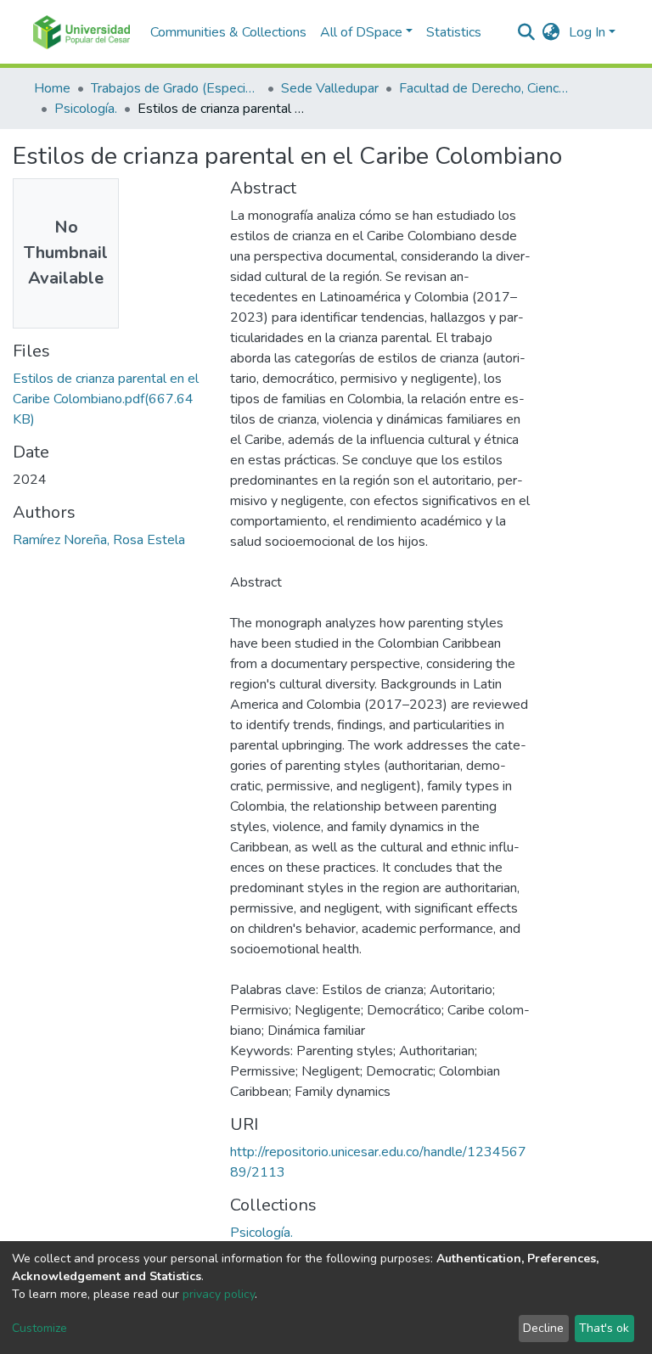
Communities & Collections (228, 32)
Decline (543, 1328)
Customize (39, 1328)
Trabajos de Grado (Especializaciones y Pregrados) (176, 88)
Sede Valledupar (330, 88)
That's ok (604, 1328)
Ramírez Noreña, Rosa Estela (99, 540)
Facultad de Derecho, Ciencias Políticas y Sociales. (484, 88)
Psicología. (85, 108)
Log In (587, 32)
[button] (551, 32)
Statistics (453, 32)
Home (52, 88)
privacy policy (219, 1294)
